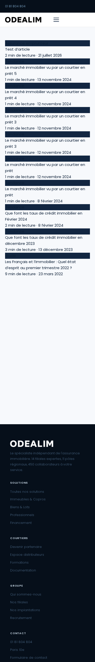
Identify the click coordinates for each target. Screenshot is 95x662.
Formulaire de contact (28, 657)
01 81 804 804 (15, 6)
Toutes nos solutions (27, 491)
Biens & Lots (20, 507)
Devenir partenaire (26, 546)
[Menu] (56, 20)
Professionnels (22, 514)
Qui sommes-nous (25, 594)
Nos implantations (25, 610)
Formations (19, 562)
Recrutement (21, 617)
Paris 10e (17, 649)
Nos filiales (19, 602)
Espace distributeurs (27, 554)
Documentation (23, 570)
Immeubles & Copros (28, 499)
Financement (21, 522)
